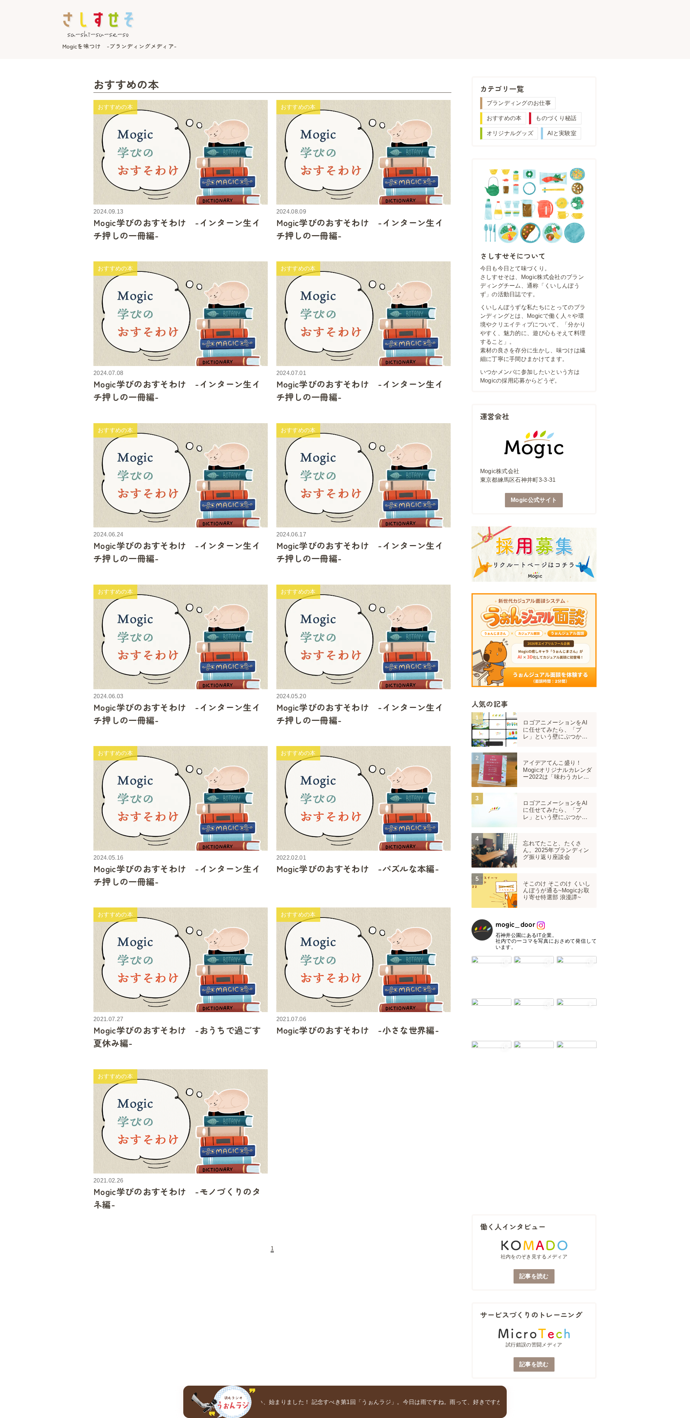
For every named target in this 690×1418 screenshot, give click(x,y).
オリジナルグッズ (510, 133)
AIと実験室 (561, 133)
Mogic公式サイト (534, 500)
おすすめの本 (504, 118)
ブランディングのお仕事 (519, 103)
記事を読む (534, 1276)
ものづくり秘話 (555, 118)
